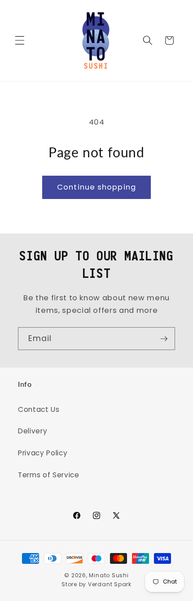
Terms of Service (48, 475)
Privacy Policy (42, 453)
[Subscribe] (164, 338)
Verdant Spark (110, 584)
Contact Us (39, 409)
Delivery (32, 431)
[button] (20, 40)
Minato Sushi (108, 575)
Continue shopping (96, 187)
